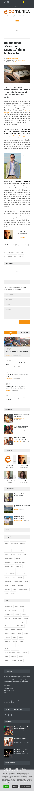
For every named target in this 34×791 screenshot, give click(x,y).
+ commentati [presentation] (24, 332)
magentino (7, 641)
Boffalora (14, 610)
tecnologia (20, 585)
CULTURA (23, 769)
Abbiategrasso (8, 606)
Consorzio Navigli (16, 618)
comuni (24, 614)
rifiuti (24, 574)
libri (13, 58)
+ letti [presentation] (10, 332)
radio (6, 574)
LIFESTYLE (18, 566)
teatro (10, 378)
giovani (13, 633)
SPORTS (21, 497)
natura (11, 366)
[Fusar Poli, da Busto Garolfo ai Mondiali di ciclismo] (17, 341)
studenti (7, 660)
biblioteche (11, 252)
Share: (6, 245)
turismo (14, 660)
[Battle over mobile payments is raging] (8, 520)
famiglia (13, 629)
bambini (22, 606)
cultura (9, 58)
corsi (17, 252)
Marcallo (15, 641)
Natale (12, 645)
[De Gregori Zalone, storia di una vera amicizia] (8, 753)
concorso (7, 618)
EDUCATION (20, 625)
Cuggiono (23, 622)
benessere (16, 441)
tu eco (14, 589)
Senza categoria (18, 581)
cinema (15, 551)
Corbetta (26, 618)
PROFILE (22, 237)
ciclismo (17, 614)
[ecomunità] (17, 12)
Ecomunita (10, 465)
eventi (19, 554)
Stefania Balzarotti (24, 481)
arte (6, 547)
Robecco (25, 652)
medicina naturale (9, 570)
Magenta (21, 637)
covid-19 (16, 622)
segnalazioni (8, 581)
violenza (20, 660)
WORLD (13, 593)
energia (13, 554)
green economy (9, 558)
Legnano (26, 633)
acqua (6, 543)
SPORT (21, 656)
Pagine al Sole (20, 645)
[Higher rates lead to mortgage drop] (8, 497)
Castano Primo (8, 614)
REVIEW (16, 509)
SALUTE (15, 769)
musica (18, 570)
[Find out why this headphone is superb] (8, 509)
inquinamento (8, 562)
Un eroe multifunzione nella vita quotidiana (17, 6)
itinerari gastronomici (19, 562)
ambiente (8, 366)
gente (10, 355)
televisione (7, 589)
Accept (6, 786)
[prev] (11, 416)
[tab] (10, 333)
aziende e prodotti (14, 547)
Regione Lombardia (10, 652)
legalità (7, 566)
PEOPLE (7, 649)
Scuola (6, 656)
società (16, 58)
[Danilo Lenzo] (8, 234)
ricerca (19, 574)
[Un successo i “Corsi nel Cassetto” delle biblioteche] (17, 74)
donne (13, 625)
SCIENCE (16, 497)
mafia (14, 637)
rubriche (7, 577)
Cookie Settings (25, 786)
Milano (21, 641)
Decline (15, 786)
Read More (27, 782)
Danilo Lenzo (21, 60)
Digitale (7, 625)
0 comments (18, 61)
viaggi (6, 593)
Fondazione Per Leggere (18, 136)
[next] (11, 443)
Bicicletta (7, 610)
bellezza (23, 547)
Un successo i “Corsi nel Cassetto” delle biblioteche (14, 48)
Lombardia (7, 637)
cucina (22, 418)
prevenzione (15, 649)
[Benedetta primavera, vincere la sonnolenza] (8, 441)
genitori (7, 633)
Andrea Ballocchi (10, 481)
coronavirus (8, 622)
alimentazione (17, 418)
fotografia (19, 629)
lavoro (19, 633)
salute (21, 441)
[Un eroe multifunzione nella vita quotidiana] (8, 418)
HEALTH (18, 558)
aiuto (16, 606)
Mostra (7, 645)
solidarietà (13, 656)
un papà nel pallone (23, 589)
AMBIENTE (7, 769)
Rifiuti (18, 652)
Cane (21, 610)
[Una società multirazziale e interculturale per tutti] (8, 429)
